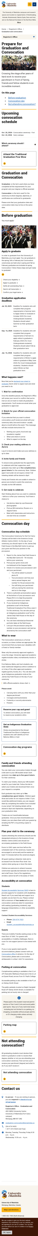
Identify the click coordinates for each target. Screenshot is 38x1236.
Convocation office (8, 954)
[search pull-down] (30, 4)
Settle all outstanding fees (12, 286)
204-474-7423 (17, 919)
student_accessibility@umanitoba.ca (20, 925)
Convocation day (16, 101)
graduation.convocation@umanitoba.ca (20, 1123)
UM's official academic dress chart (15, 683)
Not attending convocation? (22, 104)
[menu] (34, 4)
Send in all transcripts (11, 289)
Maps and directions (11, 1210)
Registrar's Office (15, 29)
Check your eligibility (10, 280)
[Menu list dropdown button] (33, 37)
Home (4, 29)
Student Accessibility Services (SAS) (15, 890)
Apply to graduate (9, 283)
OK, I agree (7, 1232)
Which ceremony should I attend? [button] (13, 144)
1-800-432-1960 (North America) (13, 1216)
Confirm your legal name (12, 292)
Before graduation (17, 98)
